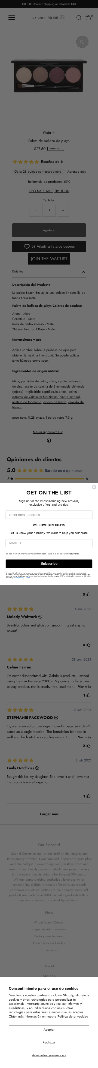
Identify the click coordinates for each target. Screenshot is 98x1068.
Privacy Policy (72, 554)
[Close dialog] (94, 487)
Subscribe (49, 564)
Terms (28, 577)
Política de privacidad (72, 1016)
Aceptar (49, 1029)
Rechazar (49, 1042)
